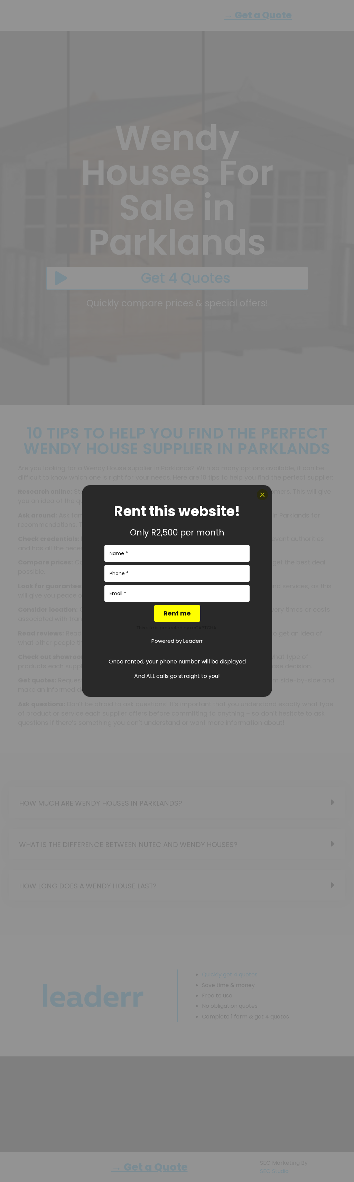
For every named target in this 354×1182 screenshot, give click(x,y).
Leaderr (193, 640)
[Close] (262, 494)
